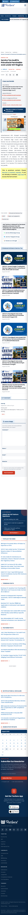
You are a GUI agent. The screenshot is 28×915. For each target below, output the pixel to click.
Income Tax (8, 16)
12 (10, 743)
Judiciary (15, 52)
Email (4, 455)
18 (6, 746)
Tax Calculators (5, 879)
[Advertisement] (14, 37)
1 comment (13, 71)
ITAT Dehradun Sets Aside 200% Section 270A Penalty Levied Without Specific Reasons (13, 612)
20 (14, 746)
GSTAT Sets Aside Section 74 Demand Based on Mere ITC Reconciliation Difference (13, 551)
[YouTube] (10, 829)
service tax (5, 219)
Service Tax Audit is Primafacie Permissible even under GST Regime (12, 62)
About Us (3, 886)
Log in (14, 114)
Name (4, 448)
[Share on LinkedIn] (10, 74)
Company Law (4, 853)
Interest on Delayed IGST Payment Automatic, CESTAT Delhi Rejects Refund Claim (13, 597)
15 (21, 743)
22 (21, 746)
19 (10, 746)
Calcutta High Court (16, 105)
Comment (5, 430)
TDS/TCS (3, 844)
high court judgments (14, 216)
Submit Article (4, 888)
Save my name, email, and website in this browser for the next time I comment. (14, 468)
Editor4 (5, 69)
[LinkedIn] (13, 829)
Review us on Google (11, 241)
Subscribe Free (7, 778)
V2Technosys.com (5, 903)
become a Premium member (11, 172)
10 (2, 743)
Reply (3, 414)
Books (6, 1)
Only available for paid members (12, 95)
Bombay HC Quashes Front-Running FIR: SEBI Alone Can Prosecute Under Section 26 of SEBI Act (13, 590)
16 (25, 743)
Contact (3, 893)
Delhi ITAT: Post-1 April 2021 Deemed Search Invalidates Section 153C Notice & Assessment (13, 574)
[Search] (26, 16)
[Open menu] (25, 5)
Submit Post (15, 1)
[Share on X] (6, 74)
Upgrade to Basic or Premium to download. (14, 110)
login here (21, 174)
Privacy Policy (4, 906)
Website (4, 461)
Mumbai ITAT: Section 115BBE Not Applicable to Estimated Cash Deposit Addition (13, 605)
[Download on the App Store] (14, 811)
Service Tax (21, 16)
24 (3, 749)
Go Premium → (14, 533)
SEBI (2, 855)
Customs (3, 841)
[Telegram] (25, 829)
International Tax (5, 846)
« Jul (2, 755)
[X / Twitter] (6, 829)
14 (17, 743)
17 (2, 746)
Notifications (4, 870)
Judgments (4, 874)
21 (17, 746)
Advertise (3, 891)
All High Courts (6, 105)
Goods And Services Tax (16, 213)
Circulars (3, 872)
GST (4, 216)
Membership (4, 896)
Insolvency (3, 860)
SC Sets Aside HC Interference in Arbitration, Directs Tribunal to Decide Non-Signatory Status (12, 558)
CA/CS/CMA (4, 863)
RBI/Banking (4, 858)
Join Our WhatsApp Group (12, 233)
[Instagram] (17, 829)
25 (6, 749)
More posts (4, 579)
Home (2, 16)
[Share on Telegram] (17, 74)
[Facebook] (2, 829)
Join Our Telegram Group (12, 237)
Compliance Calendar (6, 877)
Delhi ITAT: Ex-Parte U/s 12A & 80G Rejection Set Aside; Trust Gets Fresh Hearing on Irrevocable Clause (12, 566)
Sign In (23, 1)
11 (6, 743)
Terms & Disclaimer (13, 906)
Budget (14, 16)
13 (13, 743)
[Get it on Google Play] (14, 807)
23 (25, 746)
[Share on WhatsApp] (13, 74)
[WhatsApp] (21, 829)
